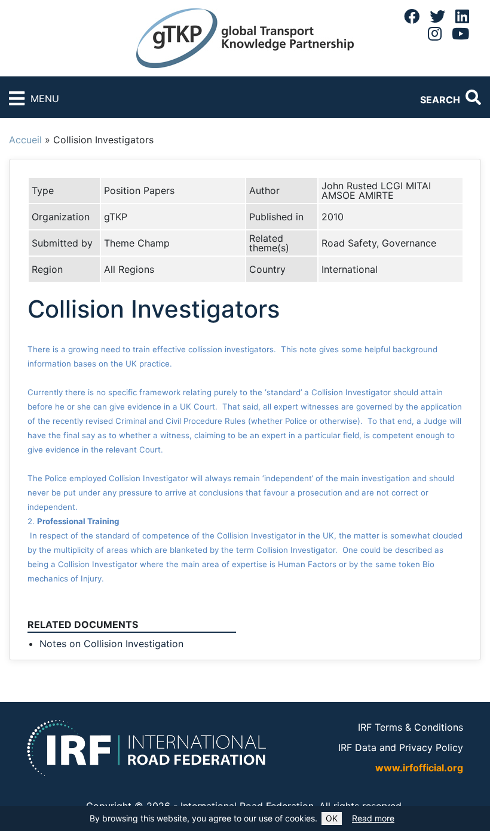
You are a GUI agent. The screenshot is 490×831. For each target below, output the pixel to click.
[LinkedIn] (462, 16)
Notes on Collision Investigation (111, 644)
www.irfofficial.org (419, 768)
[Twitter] (437, 16)
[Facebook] (411, 16)
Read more (373, 818)
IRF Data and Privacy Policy (400, 747)
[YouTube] (460, 33)
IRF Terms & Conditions (410, 727)
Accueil (25, 140)
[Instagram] (435, 33)
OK (332, 818)
